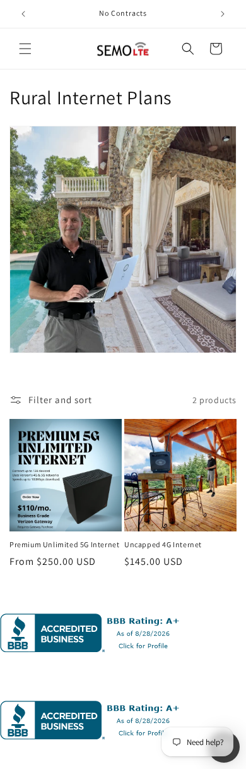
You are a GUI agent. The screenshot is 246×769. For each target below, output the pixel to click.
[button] (25, 49)
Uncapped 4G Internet (163, 544)
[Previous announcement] (23, 14)
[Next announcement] (223, 14)
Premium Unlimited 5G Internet (64, 544)
